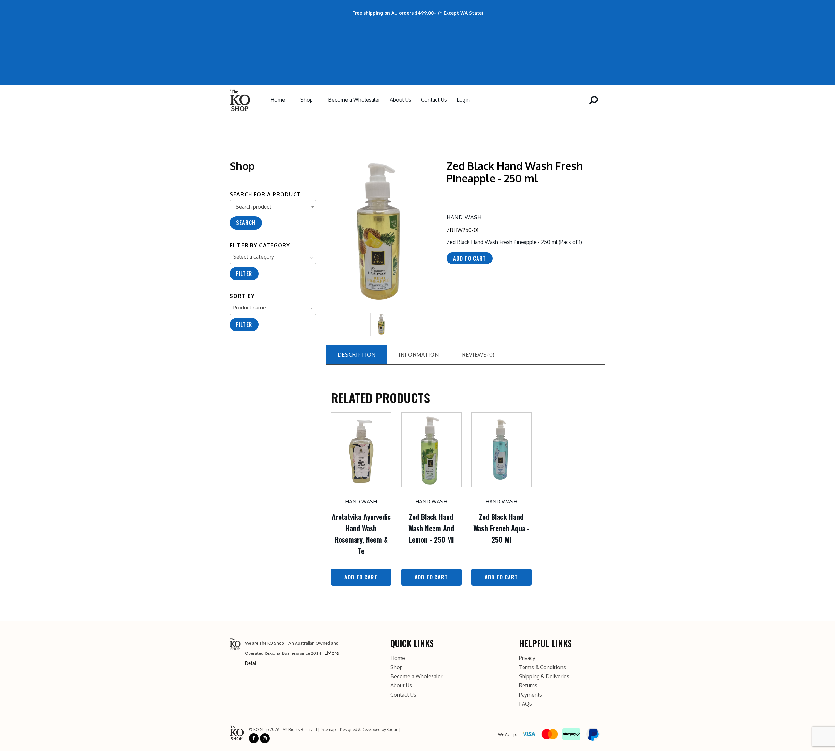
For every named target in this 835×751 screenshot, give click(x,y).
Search (245, 223)
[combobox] (273, 206)
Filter (244, 274)
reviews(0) (478, 355)
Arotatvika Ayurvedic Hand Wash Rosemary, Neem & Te (361, 533)
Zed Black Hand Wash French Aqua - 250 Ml (501, 528)
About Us (400, 100)
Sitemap (328, 729)
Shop (306, 100)
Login (463, 100)
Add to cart (469, 258)
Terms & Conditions (542, 667)
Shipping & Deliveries (544, 676)
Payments (530, 694)
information (419, 355)
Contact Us (434, 100)
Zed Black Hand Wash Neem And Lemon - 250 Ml (431, 528)
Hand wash (464, 217)
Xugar (392, 729)
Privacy (527, 658)
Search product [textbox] (253, 206)
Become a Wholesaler (354, 100)
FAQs (525, 703)
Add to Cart (361, 577)
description (357, 355)
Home (277, 100)
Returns (528, 685)
